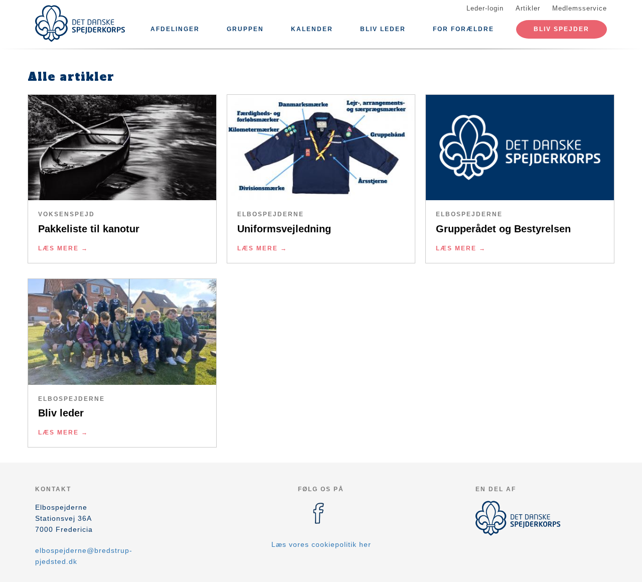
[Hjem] (80, 23)
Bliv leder (383, 29)
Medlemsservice (579, 8)
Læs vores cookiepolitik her (321, 544)
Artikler (528, 8)
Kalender (312, 29)
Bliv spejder (561, 29)
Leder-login (485, 8)
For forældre (463, 29)
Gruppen (245, 29)
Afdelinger (175, 29)
